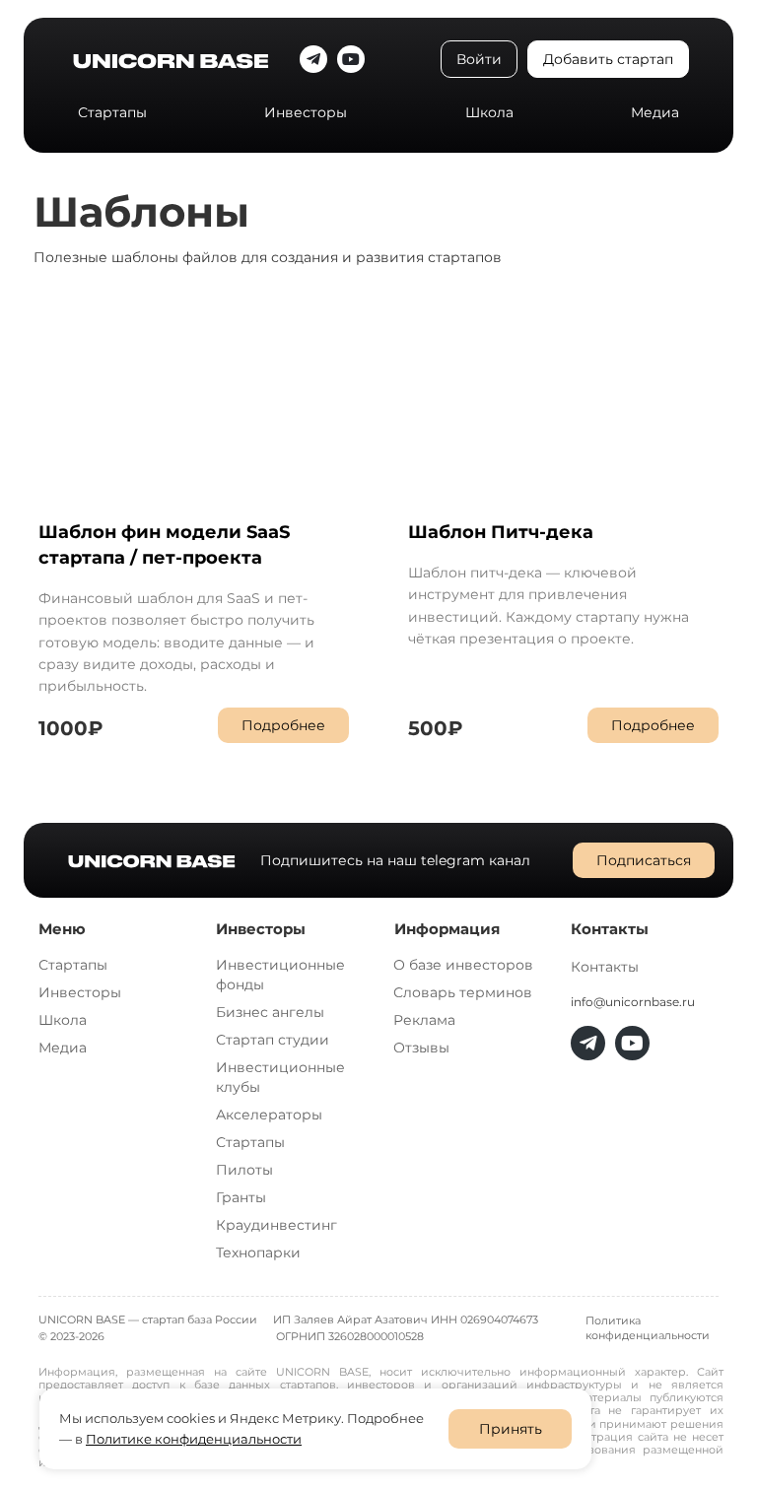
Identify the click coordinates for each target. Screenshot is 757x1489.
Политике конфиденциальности (194, 1439)
